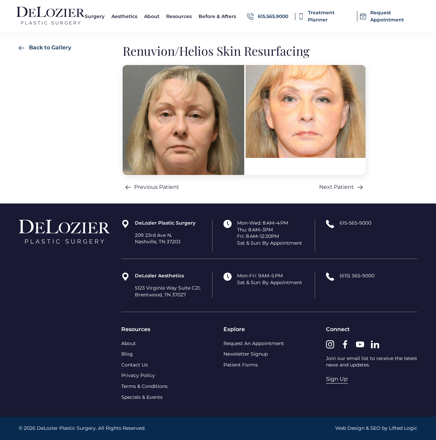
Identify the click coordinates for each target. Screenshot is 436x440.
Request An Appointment (253, 343)
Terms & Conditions (144, 386)
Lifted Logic (403, 428)
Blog (127, 354)
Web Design (349, 428)
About (128, 343)
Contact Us (134, 365)
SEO (375, 428)
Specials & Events (141, 397)
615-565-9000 (355, 223)
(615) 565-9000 (357, 276)
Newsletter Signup (245, 354)
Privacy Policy (138, 375)
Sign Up (337, 379)
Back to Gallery (49, 47)
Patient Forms (240, 365)
